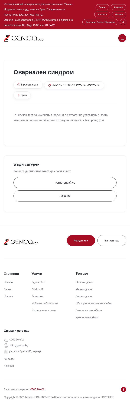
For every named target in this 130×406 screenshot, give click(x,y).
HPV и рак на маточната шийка (94, 303)
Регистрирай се (65, 182)
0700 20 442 (17, 339)
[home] (23, 38)
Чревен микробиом (87, 317)
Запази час (111, 240)
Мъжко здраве (84, 289)
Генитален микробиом (89, 310)
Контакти (102, 14)
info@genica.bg (19, 345)
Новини (119, 14)
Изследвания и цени (44, 310)
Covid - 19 (37, 289)
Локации (118, 7)
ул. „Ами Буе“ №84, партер (25, 351)
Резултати (81, 240)
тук (27, 9)
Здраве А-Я (38, 282)
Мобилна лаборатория (45, 303)
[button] (122, 38)
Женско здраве (85, 282)
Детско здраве (84, 296)
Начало (8, 282)
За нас (102, 7)
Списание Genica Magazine (100, 22)
